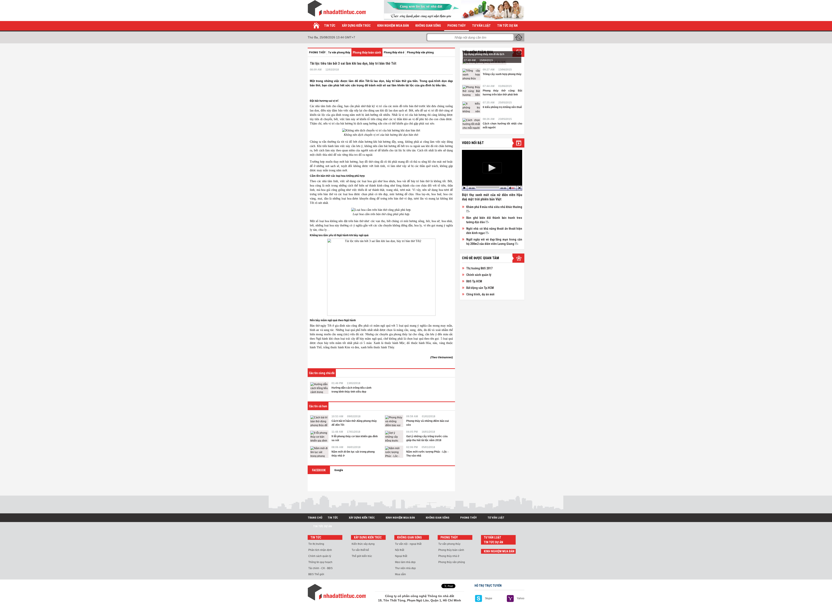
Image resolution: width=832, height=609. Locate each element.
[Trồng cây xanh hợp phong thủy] (471, 74)
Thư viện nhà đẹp (405, 568)
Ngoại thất (401, 556)
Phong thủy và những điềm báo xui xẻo (427, 422)
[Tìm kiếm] (519, 37)
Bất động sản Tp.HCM (480, 288)
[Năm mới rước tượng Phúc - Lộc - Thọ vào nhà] (394, 452)
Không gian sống (428, 26)
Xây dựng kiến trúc (356, 26)
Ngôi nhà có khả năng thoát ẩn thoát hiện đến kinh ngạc (494, 231)
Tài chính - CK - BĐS (320, 568)
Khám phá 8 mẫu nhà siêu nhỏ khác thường (494, 207)
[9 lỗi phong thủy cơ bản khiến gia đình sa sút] (319, 436)
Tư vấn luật (481, 26)
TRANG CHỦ (315, 517)
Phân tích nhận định (320, 550)
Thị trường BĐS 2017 (479, 268)
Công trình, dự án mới (480, 294)
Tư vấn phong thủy (339, 52)
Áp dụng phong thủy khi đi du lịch (484, 54)
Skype (488, 598)
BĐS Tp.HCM (474, 281)
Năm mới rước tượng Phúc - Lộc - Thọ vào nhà (427, 453)
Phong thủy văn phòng (420, 52)
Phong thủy (456, 26)
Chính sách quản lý (478, 275)
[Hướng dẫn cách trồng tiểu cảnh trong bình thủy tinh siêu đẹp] (319, 388)
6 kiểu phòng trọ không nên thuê (502, 107)
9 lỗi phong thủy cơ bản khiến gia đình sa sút (355, 438)
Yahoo (520, 598)
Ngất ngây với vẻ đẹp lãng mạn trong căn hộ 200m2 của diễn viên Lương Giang (494, 242)
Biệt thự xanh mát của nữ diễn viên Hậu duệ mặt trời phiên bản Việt (492, 197)
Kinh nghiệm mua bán (393, 26)
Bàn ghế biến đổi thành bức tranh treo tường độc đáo (494, 220)
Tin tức (329, 26)
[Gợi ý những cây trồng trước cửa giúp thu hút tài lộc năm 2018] (394, 436)
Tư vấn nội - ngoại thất (408, 543)
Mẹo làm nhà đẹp (405, 562)
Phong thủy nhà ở (394, 52)
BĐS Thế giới (316, 574)
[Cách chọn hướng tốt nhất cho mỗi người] (471, 124)
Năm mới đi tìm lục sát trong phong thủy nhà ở (353, 453)
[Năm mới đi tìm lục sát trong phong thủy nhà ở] (319, 452)
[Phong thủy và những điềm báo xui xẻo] (394, 421)
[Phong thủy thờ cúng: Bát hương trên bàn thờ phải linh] (471, 91)
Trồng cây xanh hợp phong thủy (502, 74)
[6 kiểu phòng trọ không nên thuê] (471, 107)
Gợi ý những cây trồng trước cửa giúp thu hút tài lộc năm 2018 (427, 438)
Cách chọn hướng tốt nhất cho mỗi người (502, 125)
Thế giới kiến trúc (362, 556)
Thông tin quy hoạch (320, 562)
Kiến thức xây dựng (363, 543)
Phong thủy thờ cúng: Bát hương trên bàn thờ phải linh (502, 92)
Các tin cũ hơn (318, 406)
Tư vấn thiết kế (360, 550)
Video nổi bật (473, 143)
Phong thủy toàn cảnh (367, 52)
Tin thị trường (316, 543)
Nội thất (399, 550)
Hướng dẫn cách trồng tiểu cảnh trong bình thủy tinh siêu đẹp (351, 389)
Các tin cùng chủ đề (322, 373)
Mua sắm (400, 574)
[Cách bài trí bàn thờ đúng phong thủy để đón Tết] (319, 421)
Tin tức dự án (507, 26)
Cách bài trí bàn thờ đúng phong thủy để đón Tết (354, 422)
